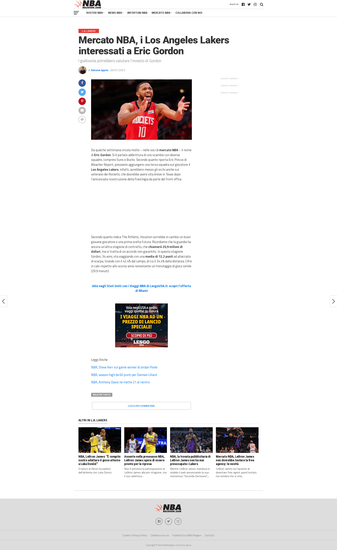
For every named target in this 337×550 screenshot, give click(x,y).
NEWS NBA (115, 13)
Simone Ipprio (99, 70)
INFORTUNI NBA (137, 13)
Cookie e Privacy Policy (135, 535)
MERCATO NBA (161, 13)
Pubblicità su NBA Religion (186, 535)
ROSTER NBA (94, 13)
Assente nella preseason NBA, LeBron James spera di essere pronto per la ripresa (144, 460)
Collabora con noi (159, 535)
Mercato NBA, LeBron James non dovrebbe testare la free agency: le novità (235, 460)
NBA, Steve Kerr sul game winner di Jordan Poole (124, 367)
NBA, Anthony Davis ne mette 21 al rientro (120, 382)
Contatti (209, 535)
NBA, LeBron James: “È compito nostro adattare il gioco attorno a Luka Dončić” (99, 460)
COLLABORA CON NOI (189, 13)
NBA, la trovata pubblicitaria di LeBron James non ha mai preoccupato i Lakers (190, 460)
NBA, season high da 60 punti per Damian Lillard (124, 374)
